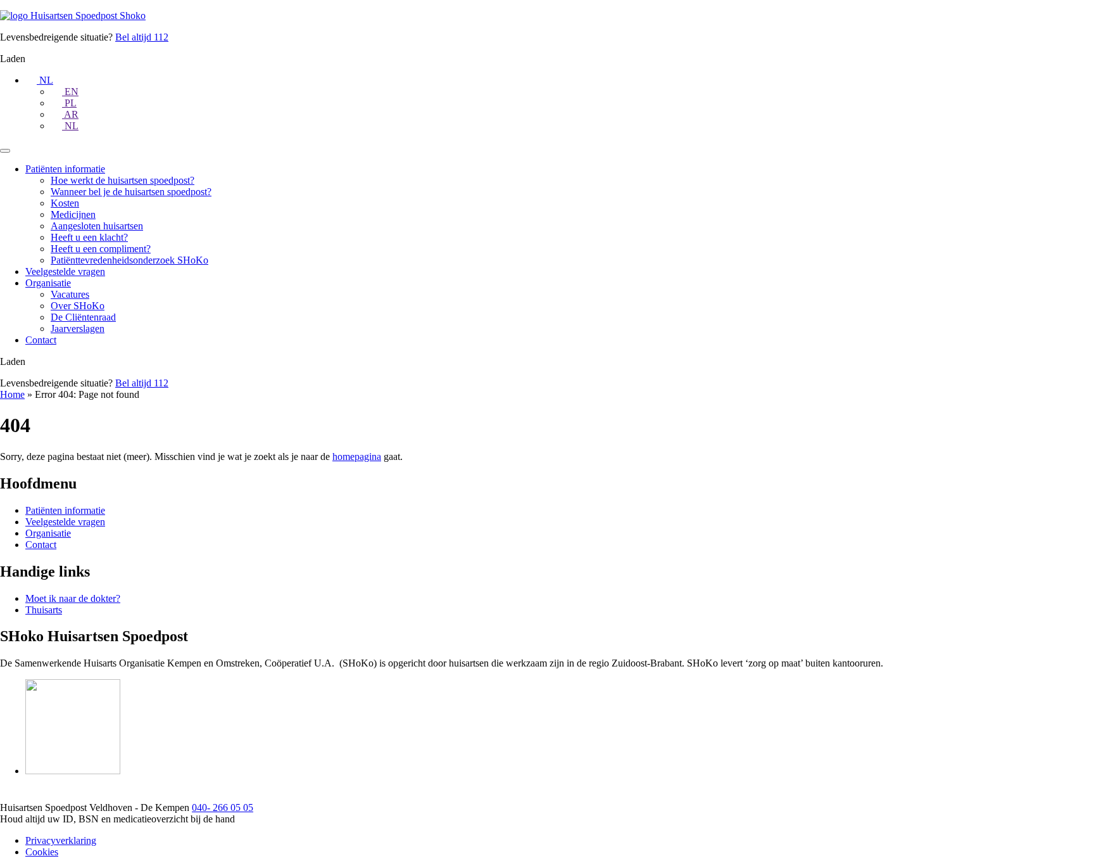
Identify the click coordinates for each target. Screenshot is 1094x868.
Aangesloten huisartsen (97, 225)
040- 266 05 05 (222, 807)
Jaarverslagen (77, 328)
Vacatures (70, 294)
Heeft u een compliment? (101, 248)
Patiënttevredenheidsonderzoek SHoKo (129, 260)
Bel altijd (141, 37)
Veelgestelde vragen (65, 271)
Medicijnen (73, 214)
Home (12, 394)
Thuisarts (43, 609)
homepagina (356, 456)
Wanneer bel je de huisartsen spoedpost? (131, 191)
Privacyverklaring (60, 840)
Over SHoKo (77, 305)
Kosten (65, 203)
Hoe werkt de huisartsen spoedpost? (122, 180)
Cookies (41, 851)
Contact (40, 340)
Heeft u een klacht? (89, 237)
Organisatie (48, 283)
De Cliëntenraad (83, 317)
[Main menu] (5, 151)
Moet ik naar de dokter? (72, 598)
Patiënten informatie (65, 168)
